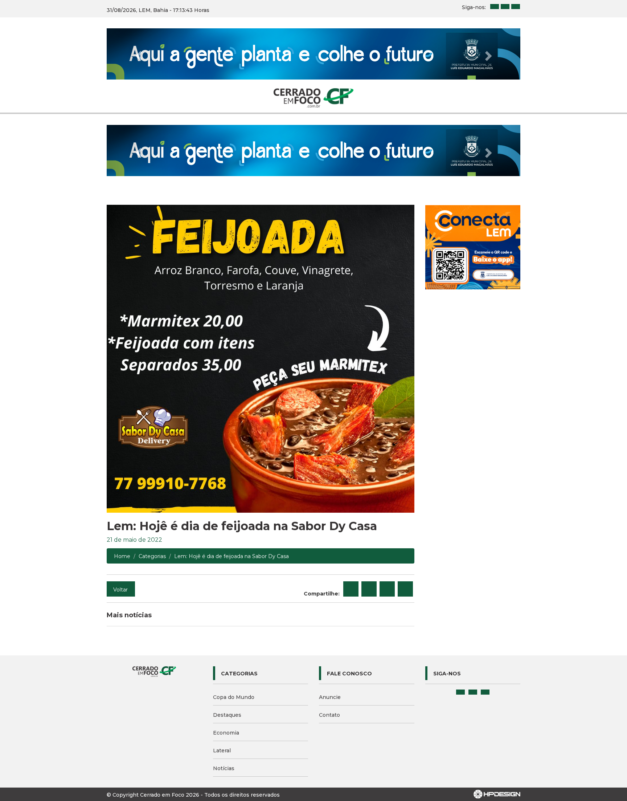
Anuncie (330, 697)
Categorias (152, 556)
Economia (226, 732)
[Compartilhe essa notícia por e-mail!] (387, 589)
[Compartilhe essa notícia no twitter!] (369, 589)
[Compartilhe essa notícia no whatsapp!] (405, 589)
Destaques (227, 715)
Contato (329, 715)
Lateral (222, 750)
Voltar (120, 589)
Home (122, 556)
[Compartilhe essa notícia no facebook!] (350, 589)
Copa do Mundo (233, 697)
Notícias (223, 768)
